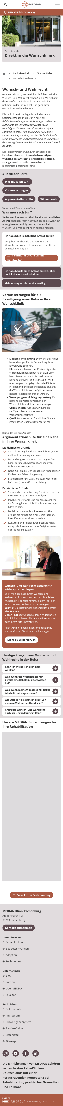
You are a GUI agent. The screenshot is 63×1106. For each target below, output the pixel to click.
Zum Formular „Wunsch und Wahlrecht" (26, 258)
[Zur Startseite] (31, 4)
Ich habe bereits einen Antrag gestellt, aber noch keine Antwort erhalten (30, 272)
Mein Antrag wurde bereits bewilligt (26, 283)
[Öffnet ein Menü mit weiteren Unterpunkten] (57, 4)
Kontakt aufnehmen (18, 928)
